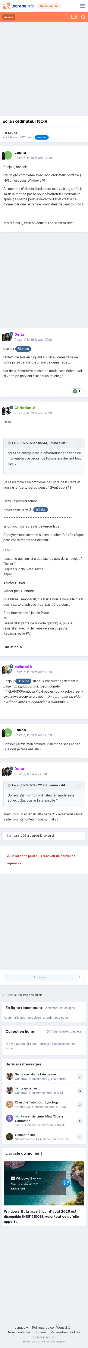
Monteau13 (22, 1107)
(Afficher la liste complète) (64, 1031)
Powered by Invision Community (44, 1341)
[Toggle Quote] (10, 443)
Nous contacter (19, 1332)
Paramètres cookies (65, 1332)
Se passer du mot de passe (35, 1074)
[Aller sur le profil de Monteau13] (9, 1104)
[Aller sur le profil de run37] (9, 1118)
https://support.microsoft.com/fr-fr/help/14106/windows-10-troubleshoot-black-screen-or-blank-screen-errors (43, 691)
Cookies (40, 1332)
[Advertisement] (44, 68)
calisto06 (19, 835)
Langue (20, 1328)
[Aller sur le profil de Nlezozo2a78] (9, 1136)
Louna (12, 132)
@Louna (23, 349)
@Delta (40, 509)
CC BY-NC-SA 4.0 (44, 1337)
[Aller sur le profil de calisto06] (7, 669)
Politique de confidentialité (51, 1328)
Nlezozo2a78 (24, 1139)
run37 (19, 1125)
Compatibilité (25, 1135)
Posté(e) (33, 158)
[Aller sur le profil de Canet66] (9, 1076)
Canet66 (21, 1079)
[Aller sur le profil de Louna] (7, 155)
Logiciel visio (30, 1088)
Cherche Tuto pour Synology (37, 1102)
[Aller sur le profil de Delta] (7, 337)
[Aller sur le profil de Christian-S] (7, 410)
